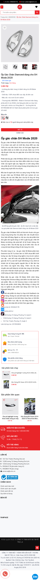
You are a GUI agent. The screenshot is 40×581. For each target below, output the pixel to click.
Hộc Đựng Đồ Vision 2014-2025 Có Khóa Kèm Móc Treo (30, 418)
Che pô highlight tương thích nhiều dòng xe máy (10, 417)
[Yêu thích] (5, 28)
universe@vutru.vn (31, 2)
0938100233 (15, 352)
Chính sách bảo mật (7, 486)
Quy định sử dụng (6, 493)
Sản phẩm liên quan (10, 394)
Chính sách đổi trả (7, 491)
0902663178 (14, 2)
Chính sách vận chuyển (8, 488)
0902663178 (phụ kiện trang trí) (13, 466)
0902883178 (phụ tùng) (10, 469)
